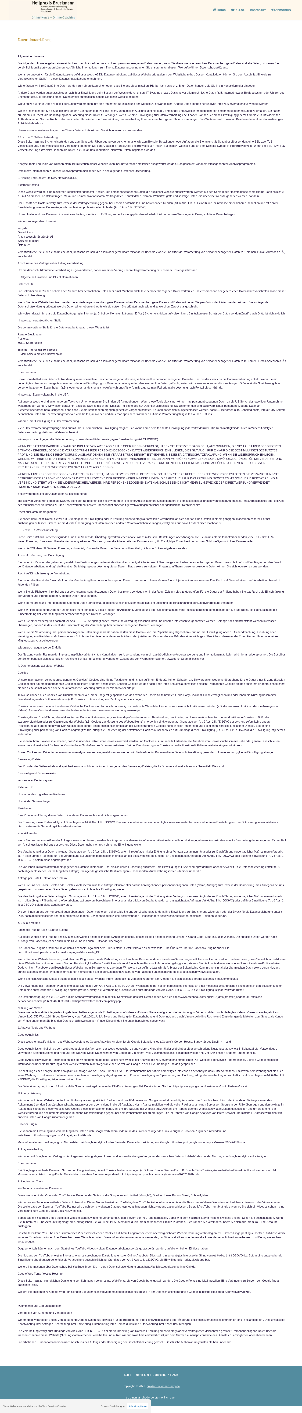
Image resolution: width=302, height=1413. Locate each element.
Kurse (239, 10)
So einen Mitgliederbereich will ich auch (151, 1397)
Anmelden (283, 10)
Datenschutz (160, 1374)
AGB (175, 1374)
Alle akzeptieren (138, 1406)
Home (221, 10)
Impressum (258, 10)
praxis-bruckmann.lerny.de (163, 1386)
